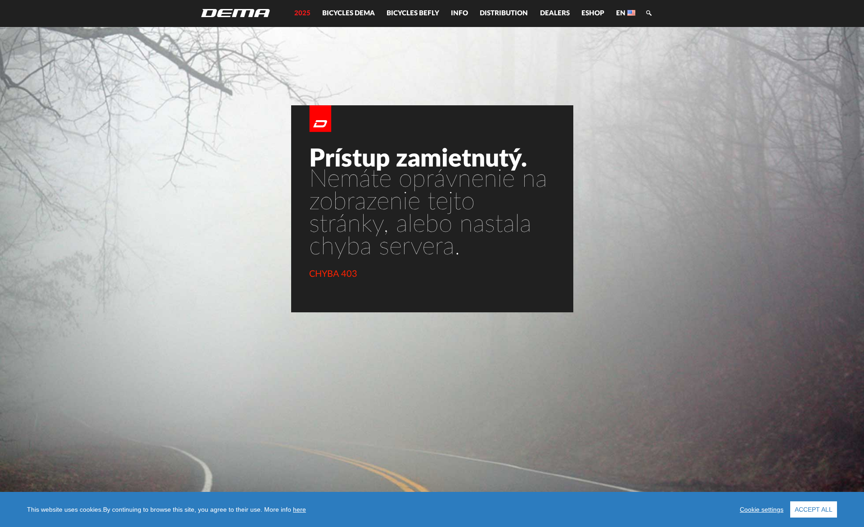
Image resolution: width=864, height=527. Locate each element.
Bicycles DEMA (348, 13)
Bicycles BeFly (413, 13)
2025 (302, 13)
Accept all (813, 509)
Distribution (504, 13)
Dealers (555, 13)
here (299, 509)
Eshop (592, 13)
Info (459, 13)
